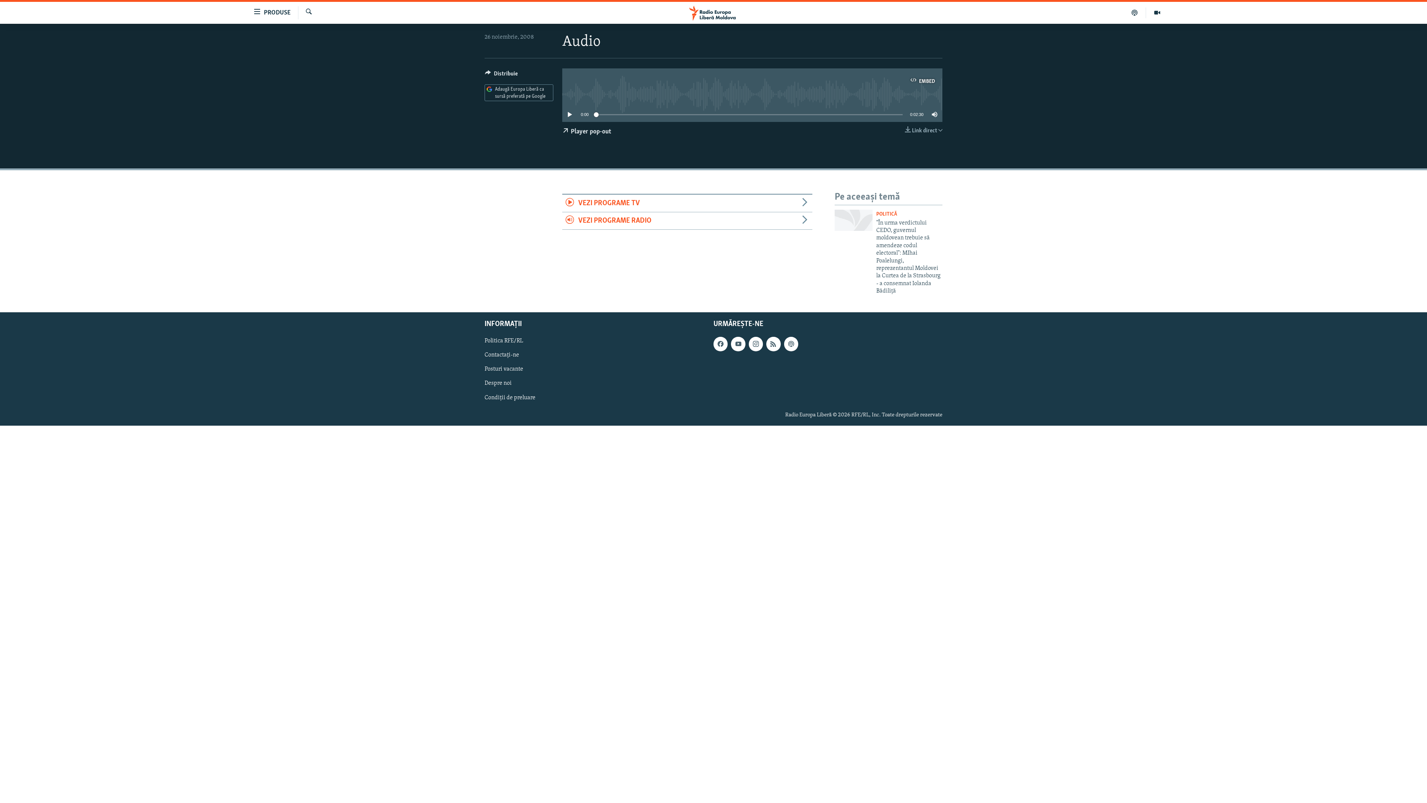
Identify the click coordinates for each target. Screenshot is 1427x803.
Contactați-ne (502, 355)
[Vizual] (1157, 12)
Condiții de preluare (510, 397)
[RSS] (773, 344)
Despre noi (498, 383)
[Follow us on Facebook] (721, 344)
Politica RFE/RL (504, 341)
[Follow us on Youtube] (738, 344)
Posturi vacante (504, 369)
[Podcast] (1134, 12)
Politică (886, 214)
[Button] (501, 75)
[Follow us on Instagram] (756, 344)
